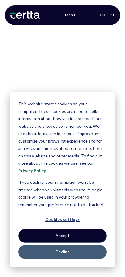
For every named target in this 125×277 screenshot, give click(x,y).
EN (102, 15)
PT (112, 15)
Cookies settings (62, 219)
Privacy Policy (32, 170)
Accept (62, 235)
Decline (63, 251)
